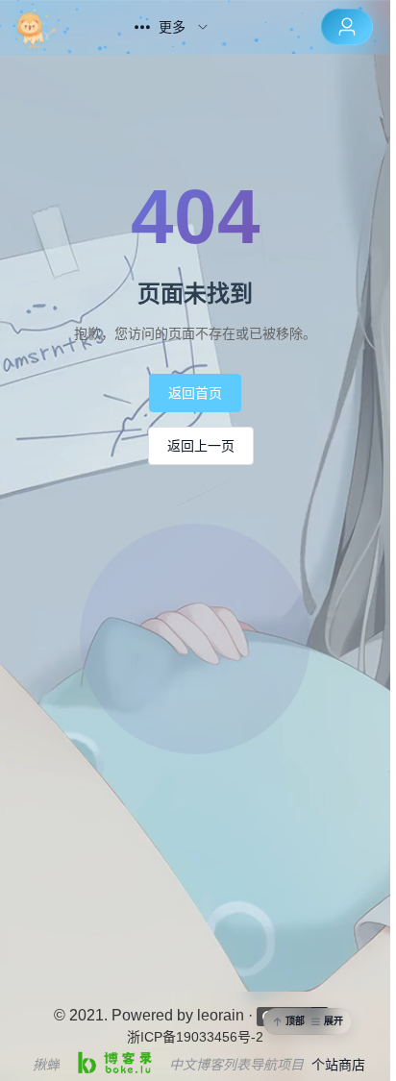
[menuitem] (55, 27)
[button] (307, 1021)
